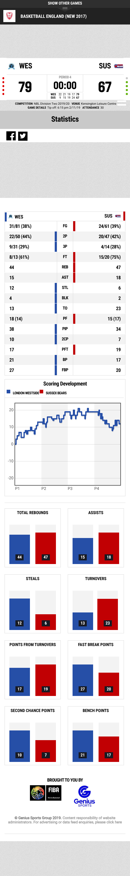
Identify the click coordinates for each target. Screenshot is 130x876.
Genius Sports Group (84, 796)
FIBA (45, 796)
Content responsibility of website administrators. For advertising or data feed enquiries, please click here (65, 820)
